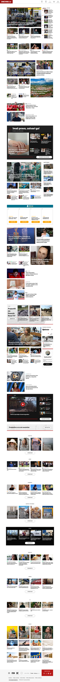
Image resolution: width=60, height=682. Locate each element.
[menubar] (54, 2)
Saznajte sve (12, 318)
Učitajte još (30, 474)
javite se (47, 364)
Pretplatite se (47, 427)
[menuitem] (54, 1)
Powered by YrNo (50, 335)
